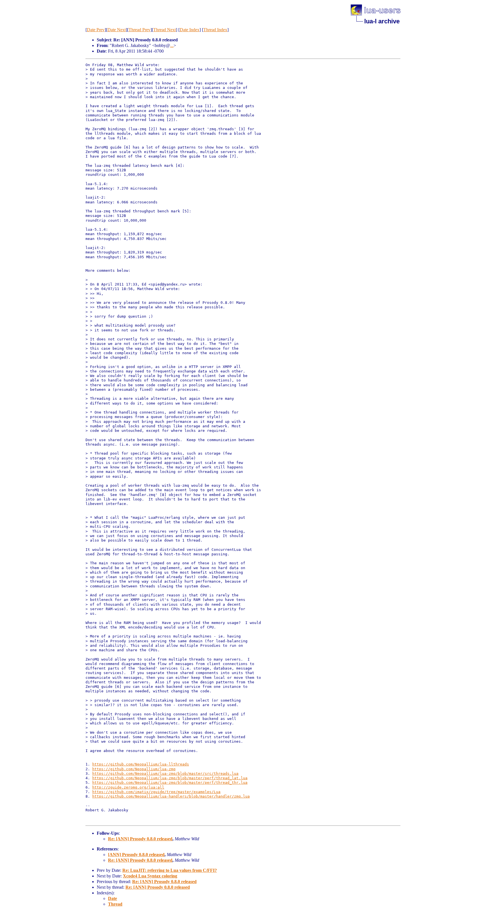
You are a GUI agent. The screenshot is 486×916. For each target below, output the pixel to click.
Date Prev (96, 29)
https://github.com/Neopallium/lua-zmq (134, 769)
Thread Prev (139, 29)
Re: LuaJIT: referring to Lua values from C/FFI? (169, 870)
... (172, 45)
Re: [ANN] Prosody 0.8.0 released (140, 838)
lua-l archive (382, 21)
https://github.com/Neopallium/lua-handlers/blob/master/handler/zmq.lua (171, 796)
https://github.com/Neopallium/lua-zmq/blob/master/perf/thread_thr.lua (170, 782)
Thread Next (164, 29)
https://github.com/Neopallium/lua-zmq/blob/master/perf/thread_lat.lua (170, 778)
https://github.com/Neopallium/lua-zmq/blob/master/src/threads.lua (165, 773)
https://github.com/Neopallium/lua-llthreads (140, 764)
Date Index (189, 29)
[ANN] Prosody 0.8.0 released (136, 854)
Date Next (116, 29)
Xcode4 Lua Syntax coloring (150, 876)
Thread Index (215, 29)
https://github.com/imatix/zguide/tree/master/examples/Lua (156, 792)
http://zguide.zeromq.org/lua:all (128, 787)
